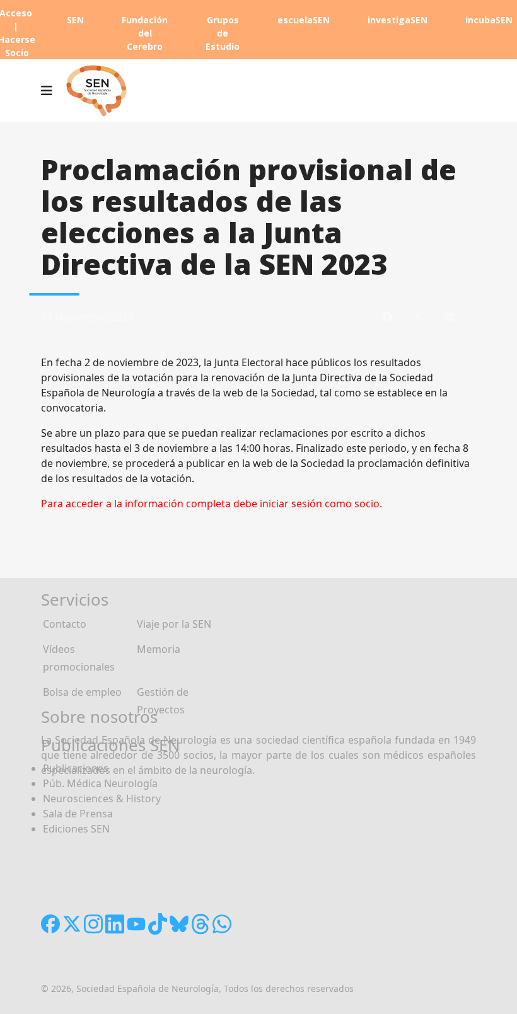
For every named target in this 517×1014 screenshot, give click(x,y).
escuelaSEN (303, 20)
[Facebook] (387, 317)
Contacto (64, 624)
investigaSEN (397, 20)
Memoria (158, 649)
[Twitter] (418, 317)
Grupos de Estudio (223, 33)
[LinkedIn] (449, 317)
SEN (75, 20)
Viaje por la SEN (174, 624)
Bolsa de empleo (82, 692)
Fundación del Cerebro (145, 33)
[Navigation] (46, 90)
